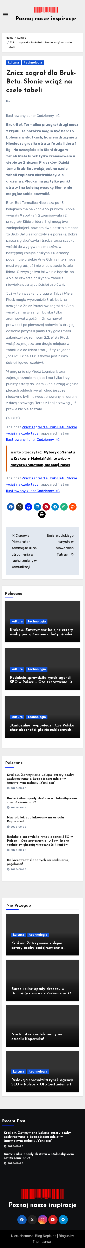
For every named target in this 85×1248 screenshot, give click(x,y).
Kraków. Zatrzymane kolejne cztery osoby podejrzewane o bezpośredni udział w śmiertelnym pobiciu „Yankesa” (40, 779)
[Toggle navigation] (5, 14)
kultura (13, 62)
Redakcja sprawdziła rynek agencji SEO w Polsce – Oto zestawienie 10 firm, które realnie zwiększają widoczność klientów (40, 840)
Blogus (64, 1236)
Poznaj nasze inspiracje (46, 19)
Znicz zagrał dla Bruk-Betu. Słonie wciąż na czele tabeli (41, 82)
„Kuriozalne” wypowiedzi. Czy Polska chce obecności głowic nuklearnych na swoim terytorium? (42, 730)
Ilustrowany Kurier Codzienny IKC (33, 439)
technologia (33, 62)
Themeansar (42, 1242)
